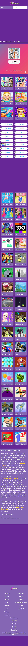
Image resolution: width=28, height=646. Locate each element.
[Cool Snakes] (20, 381)
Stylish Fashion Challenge (21, 119)
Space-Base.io (19, 309)
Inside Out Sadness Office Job (11, 234)
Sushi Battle (5, 294)
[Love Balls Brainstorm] (7, 381)
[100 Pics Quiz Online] (20, 232)
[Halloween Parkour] (7, 396)
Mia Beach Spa (5, 119)
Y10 (21, 136)
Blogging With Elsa (7, 324)
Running (7, 615)
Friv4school (9, 144)
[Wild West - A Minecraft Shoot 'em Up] (20, 322)
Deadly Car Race (7, 354)
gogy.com (8, 128)
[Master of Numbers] (20, 441)
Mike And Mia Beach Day (21, 104)
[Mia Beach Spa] (7, 116)
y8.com (22, 128)
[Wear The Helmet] (7, 441)
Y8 (21, 132)
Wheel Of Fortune (7, 264)
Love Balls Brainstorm (8, 384)
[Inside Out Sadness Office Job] (7, 232)
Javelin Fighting (19, 279)
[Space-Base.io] (20, 307)
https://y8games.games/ (9, 478)
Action (22, 152)
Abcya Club (14, 621)
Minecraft (7, 605)
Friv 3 (14, 627)
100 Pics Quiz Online (21, 234)
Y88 (21, 140)
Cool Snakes (19, 384)
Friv (7, 132)
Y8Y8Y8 (22, 144)
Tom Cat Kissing (20, 249)
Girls (7, 602)
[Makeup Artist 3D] (7, 101)
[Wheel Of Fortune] (7, 262)
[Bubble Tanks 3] (20, 411)
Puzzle (22, 156)
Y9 (7, 136)
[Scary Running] (20, 367)
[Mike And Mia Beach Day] (21, 101)
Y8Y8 (7, 140)
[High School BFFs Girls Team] (21, 86)
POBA (17, 339)
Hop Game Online (7, 249)
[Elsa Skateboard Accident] (20, 202)
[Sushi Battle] (7, 292)
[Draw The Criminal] (7, 426)
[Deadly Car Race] (7, 352)
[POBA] (20, 337)
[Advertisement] (14, 25)
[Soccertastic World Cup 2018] (7, 307)
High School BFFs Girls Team (21, 89)
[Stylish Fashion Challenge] (21, 116)
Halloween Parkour (7, 399)
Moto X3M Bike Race (21, 429)
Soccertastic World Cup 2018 (10, 309)
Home (2, 41)
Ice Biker (17, 354)
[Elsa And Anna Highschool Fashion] (20, 217)
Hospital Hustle (6, 89)
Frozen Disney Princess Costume (12, 219)
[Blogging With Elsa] (7, 322)
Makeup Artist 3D (6, 104)
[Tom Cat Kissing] (20, 247)
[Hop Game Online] (7, 247)
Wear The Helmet (7, 444)
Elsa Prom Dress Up (8, 204)
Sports (8, 152)
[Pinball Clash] (20, 396)
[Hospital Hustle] (7, 86)
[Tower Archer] (20, 292)
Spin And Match (6, 369)
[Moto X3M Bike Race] (20, 426)
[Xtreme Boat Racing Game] (7, 411)
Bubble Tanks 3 (19, 414)
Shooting (8, 148)
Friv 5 (14, 624)
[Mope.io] (7, 277)
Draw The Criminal (7, 429)
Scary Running (19, 369)
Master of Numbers (21, 444)
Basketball (7, 612)
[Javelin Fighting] (20, 277)
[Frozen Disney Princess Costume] (7, 217)
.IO (7, 156)
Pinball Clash (19, 399)
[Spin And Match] (7, 367)
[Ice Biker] (20, 352)
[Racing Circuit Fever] (20, 262)
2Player (22, 124)
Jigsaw (22, 148)
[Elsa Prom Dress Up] (7, 202)
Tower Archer (19, 294)
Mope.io (4, 279)
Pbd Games (14, 630)
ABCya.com (9, 124)
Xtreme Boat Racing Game (10, 414)
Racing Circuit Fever (21, 264)
